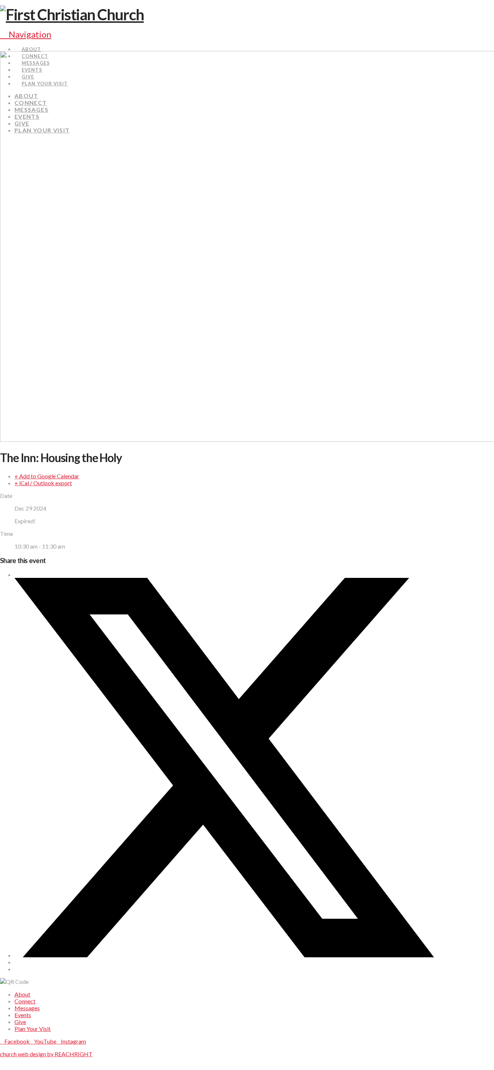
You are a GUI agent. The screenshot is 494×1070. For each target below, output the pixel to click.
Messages (27, 1008)
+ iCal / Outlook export (43, 482)
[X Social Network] (224, 955)
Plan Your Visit (32, 1028)
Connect (24, 1001)
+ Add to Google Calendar (46, 476)
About (22, 994)
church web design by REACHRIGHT (46, 1053)
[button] (25, 34)
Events (22, 1014)
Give (20, 1021)
